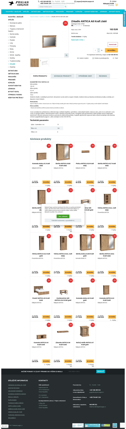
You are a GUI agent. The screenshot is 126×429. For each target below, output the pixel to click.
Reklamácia (12, 418)
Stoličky (12, 58)
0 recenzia (86, 26)
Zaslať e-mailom (84, 58)
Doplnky (12, 67)
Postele (12, 40)
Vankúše (12, 37)
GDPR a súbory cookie (14, 406)
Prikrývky (13, 46)
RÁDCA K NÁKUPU (13, 397)
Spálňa (26, 11)
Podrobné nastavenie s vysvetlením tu (63, 220)
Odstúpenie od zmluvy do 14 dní (17, 385)
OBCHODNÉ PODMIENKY (15, 391)
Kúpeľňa (79, 11)
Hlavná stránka (34, 16)
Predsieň (69, 11)
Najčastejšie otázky (77, 40)
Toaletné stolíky (15, 61)
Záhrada (103, 11)
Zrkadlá (12, 64)
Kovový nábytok (91, 11)
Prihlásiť (114, 1)
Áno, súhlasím (63, 216)
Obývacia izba (48, 11)
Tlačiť (116, 58)
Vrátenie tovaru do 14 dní (15, 412)
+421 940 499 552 (45, 1)
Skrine (12, 52)
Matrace (12, 26)
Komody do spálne (16, 23)
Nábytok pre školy (15, 97)
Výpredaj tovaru (15, 94)
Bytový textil (114, 11)
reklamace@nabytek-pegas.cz (97, 407)
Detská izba (36, 11)
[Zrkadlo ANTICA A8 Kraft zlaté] (49, 38)
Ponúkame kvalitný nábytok (15, 403)
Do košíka (111, 50)
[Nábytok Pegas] (18, 3)
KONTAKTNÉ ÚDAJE (13, 388)
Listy (11, 43)
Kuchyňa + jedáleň (13, 11)
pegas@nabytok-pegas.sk (85, 1)
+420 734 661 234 (95, 397)
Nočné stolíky (14, 34)
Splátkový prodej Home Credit (16, 409)
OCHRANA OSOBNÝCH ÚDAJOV (17, 394)
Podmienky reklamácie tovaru (16, 415)
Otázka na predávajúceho (102, 58)
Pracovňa (60, 11)
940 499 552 (93, 404)
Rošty (11, 49)
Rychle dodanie (12, 400)
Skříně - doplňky (15, 55)
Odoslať (100, 371)
